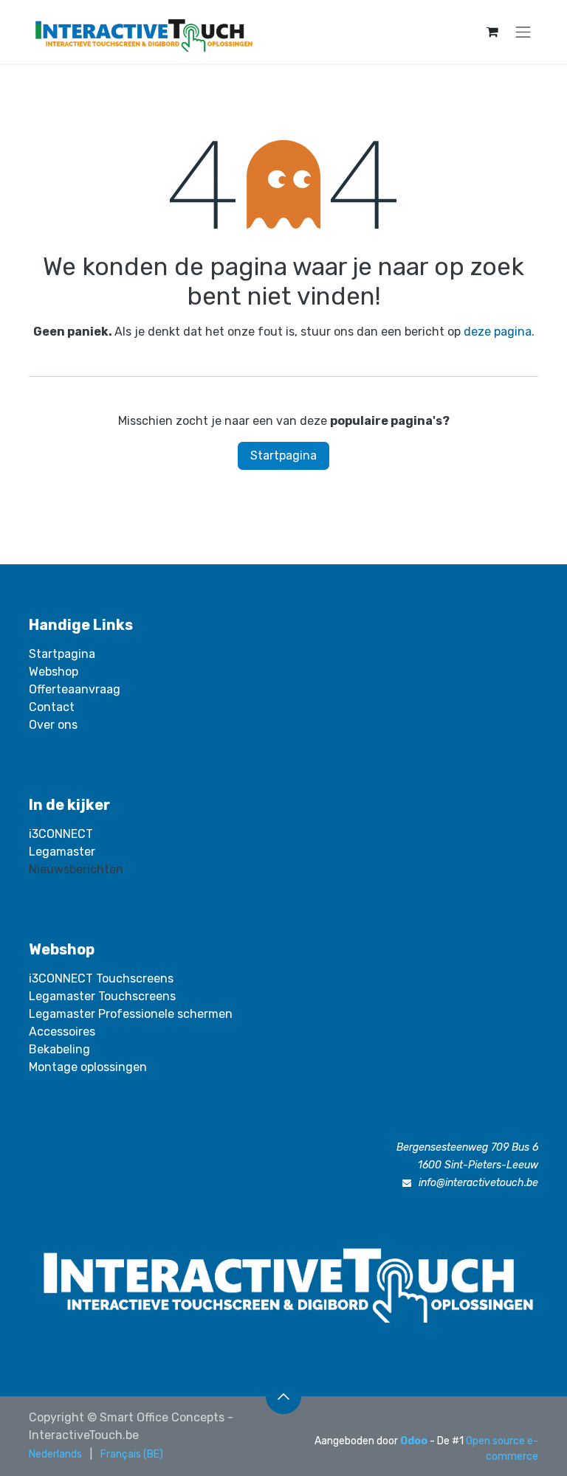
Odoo (415, 1441)
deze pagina (498, 332)
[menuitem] (55, 1454)
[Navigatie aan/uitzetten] (523, 31)
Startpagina (283, 455)
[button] (283, 1396)
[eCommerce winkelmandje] (492, 31)
